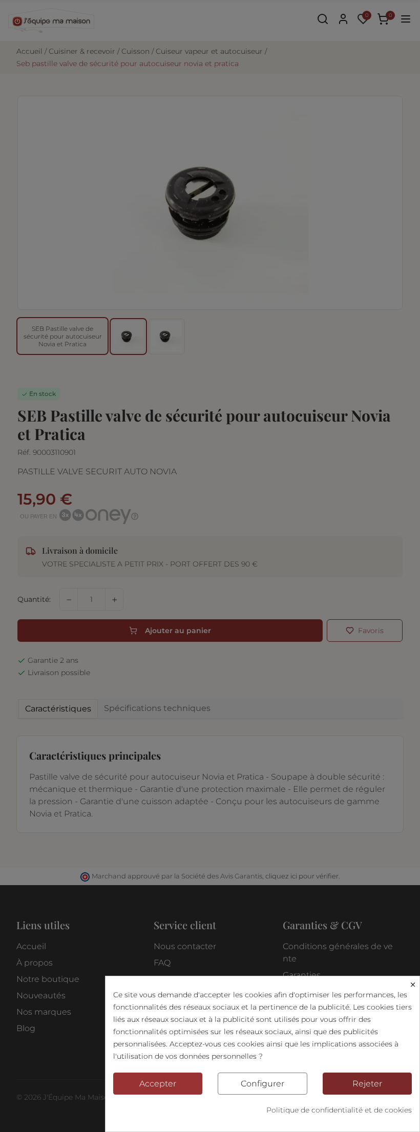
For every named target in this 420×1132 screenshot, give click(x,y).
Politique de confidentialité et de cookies (339, 1110)
